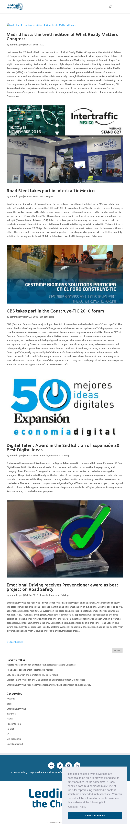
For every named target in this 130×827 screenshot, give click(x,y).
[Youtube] (68, 765)
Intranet (11, 713)
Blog (9, 703)
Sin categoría (47, 196)
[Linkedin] (77, 765)
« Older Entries (15, 641)
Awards (44, 455)
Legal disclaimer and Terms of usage (48, 772)
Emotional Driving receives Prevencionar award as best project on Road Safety (62, 587)
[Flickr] (51, 765)
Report (10, 728)
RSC (42, 44)
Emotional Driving (59, 455)
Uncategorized (15, 743)
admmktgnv (16, 44)
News (10, 718)
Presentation (14, 723)
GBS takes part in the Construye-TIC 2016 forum (55, 311)
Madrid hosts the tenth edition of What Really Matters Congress (62, 36)
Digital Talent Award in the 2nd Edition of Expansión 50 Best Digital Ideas (63, 447)
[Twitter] (60, 765)
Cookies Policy (19, 772)
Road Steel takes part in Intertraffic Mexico (51, 190)
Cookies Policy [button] (77, 806)
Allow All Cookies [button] (95, 815)
